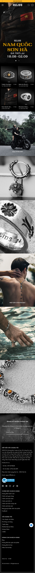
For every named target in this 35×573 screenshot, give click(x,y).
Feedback (4, 511)
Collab (4, 532)
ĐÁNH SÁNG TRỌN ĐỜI (17, 1)
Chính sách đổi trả (7, 501)
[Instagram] (10, 486)
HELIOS (8, 563)
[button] (16, 61)
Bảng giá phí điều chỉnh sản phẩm (11, 508)
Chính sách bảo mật (7, 506)
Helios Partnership (7, 547)
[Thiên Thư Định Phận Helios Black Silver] (9, 74)
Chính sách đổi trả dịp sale (9, 503)
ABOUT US (4, 558)
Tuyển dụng (5, 524)
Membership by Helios (8, 527)
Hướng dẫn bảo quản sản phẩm (10, 542)
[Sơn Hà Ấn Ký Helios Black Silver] (26, 74)
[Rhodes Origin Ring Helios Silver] (26, 97)
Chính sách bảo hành (7, 498)
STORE (9, 558)
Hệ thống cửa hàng (7, 522)
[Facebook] (3, 486)
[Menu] (2, 5)
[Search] (29, 5)
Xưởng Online (5, 529)
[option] (17, 31)
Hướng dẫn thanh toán (8, 493)
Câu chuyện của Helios (8, 519)
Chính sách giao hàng (8, 496)
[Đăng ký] (27, 432)
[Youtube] (6, 486)
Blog (3, 540)
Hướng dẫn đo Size (7, 545)
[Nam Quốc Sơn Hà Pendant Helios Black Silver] (9, 97)
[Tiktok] (13, 486)
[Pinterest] (17, 486)
